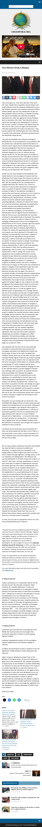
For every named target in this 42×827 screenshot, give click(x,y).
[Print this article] (21, 97)
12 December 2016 (9, 72)
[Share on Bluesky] (34, 97)
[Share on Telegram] (31, 97)
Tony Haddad (15, 758)
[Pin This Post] (14, 97)
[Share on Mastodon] (27, 97)
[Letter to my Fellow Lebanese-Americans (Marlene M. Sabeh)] (11, 718)
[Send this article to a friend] (17, 97)
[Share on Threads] (38, 97)
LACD (18, 754)
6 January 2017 (16, 791)
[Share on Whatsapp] (24, 97)
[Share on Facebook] (3, 97)
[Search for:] (21, 6)
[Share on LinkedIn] (10, 97)
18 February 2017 (17, 801)
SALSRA (5, 758)
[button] (39, 1)
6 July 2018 (15, 811)
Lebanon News (28, 754)
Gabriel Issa (10, 754)
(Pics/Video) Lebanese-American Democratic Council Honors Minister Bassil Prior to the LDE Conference (9, 743)
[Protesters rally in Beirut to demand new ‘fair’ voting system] (6, 800)
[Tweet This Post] (7, 97)
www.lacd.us (9, 570)
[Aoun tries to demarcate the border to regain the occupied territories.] (6, 809)
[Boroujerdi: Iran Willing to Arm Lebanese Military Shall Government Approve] (6, 790)
